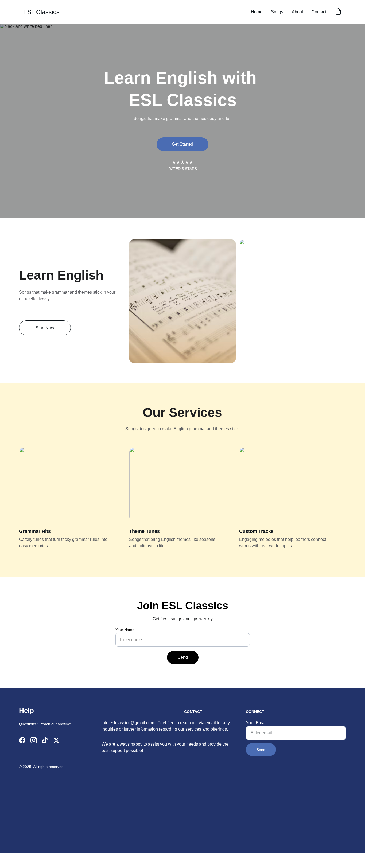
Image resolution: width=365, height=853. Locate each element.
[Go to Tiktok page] (45, 740)
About (297, 12)
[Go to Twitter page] (56, 740)
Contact (319, 12)
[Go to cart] (338, 12)
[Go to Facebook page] (22, 740)
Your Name (124, 629)
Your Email (256, 722)
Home (256, 12)
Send (183, 657)
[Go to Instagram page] (33, 740)
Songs (277, 12)
